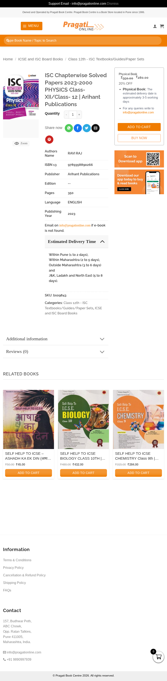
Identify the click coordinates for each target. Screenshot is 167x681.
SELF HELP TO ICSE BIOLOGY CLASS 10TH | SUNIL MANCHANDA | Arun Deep (83, 456)
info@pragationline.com (74, 225)
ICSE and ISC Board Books (40, 59)
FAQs (7, 590)
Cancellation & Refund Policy (24, 575)
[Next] (160, 445)
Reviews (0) (17, 351)
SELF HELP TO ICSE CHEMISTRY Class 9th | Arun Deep (135, 456)
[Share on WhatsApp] (69, 128)
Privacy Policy (13, 567)
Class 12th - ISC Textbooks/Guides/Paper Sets (106, 59)
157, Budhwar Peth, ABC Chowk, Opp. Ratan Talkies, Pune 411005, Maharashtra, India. (17, 631)
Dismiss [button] (113, 3)
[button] (31, 26)
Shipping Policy (14, 583)
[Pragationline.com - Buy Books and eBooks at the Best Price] (83, 26)
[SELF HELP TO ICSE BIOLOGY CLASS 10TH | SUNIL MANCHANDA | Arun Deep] (83, 420)
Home (8, 59)
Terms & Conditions (17, 560)
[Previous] (7, 445)
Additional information (26, 338)
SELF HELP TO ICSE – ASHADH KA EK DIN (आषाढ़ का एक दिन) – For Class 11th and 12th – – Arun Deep (27, 456)
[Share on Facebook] (78, 128)
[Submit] (8, 40)
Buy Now (139, 138)
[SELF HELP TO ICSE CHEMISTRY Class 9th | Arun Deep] (138, 420)
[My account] (155, 26)
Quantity (52, 113)
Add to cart (29, 473)
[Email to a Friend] (95, 128)
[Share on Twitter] (87, 128)
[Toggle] (102, 241)
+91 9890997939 (18, 659)
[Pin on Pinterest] (49, 139)
